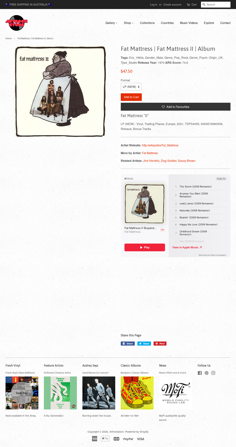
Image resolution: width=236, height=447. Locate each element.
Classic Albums (131, 365)
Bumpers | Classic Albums (134, 372)
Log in (153, 4)
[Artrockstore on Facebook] (200, 373)
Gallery (110, 23)
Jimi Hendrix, (152, 161)
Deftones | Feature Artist (57, 372)
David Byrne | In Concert (95, 372)
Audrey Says (90, 365)
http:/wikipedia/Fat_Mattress (160, 145)
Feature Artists (53, 365)
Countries (167, 23)
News (162, 365)
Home (9, 38)
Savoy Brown (186, 161)
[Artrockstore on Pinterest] (206, 373)
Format (125, 80)
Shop (128, 23)
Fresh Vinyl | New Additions (20, 372)
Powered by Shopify (136, 431)
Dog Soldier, (169, 161)
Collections (147, 23)
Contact (225, 23)
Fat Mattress (150, 153)
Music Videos (189, 23)
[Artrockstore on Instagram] (213, 373)
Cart (194, 4)
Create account (172, 4)
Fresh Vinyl (13, 365)
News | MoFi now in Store (172, 372)
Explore (209, 23)
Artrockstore (117, 431)
